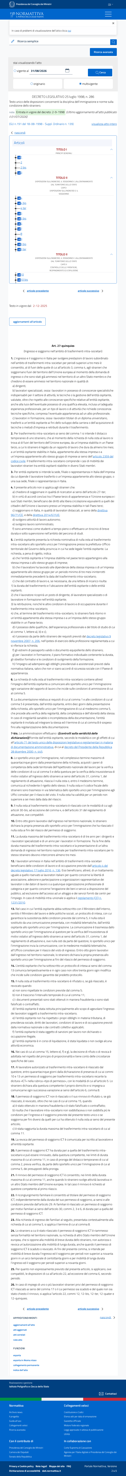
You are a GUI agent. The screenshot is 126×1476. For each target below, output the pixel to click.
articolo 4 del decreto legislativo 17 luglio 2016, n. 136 (59, 868)
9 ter (23, 249)
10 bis (24, 279)
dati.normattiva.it (51, 1471)
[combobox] (63, 41)
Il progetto (14, 1416)
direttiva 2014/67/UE (46, 515)
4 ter (23, 208)
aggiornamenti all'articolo (27, 322)
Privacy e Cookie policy (21, 1466)
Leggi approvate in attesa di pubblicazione (83, 1429)
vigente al (23, 71)
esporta (17, 1355)
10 (22, 274)
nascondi (19, 132)
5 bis (23, 218)
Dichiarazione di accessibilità (25, 1471)
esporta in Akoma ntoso (24, 1360)
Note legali (42, 1466)
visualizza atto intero (104, 124)
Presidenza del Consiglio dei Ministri (26, 1447)
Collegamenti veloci (18, 1425)
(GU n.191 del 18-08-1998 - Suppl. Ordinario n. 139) (41, 124)
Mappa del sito (57, 1466)
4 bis (23, 203)
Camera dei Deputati (19, 1452)
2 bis (23, 167)
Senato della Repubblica (20, 1456)
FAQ (69, 1466)
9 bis (23, 244)
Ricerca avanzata (103, 52)
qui (69, 31)
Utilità (67, 1434)
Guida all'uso (15, 1421)
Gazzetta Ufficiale (72, 1421)
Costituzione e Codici (74, 1412)
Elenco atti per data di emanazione (80, 1416)
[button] (67, 70)
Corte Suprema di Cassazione (78, 1447)
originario (39, 84)
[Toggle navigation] (108, 14)
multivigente (90, 84)
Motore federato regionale (76, 1425)
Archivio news (15, 1412)
